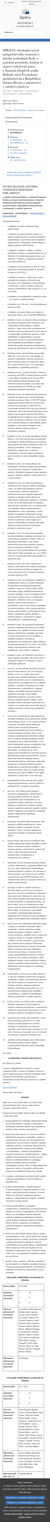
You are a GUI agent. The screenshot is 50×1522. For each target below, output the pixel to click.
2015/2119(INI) (19, 110)
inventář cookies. (25, 1517)
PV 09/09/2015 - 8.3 (18, 150)
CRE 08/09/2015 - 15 (19, 143)
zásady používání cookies (34, 1514)
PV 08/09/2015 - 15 (18, 140)
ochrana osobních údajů (13, 1514)
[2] (10, 299)
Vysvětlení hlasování (18, 153)
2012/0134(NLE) (37, 213)
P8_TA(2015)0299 (17, 160)
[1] (25, 272)
